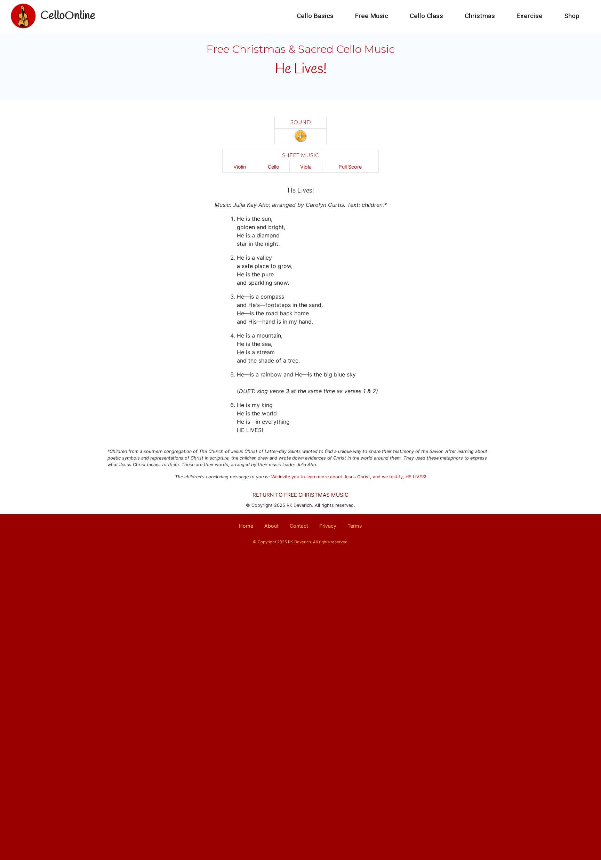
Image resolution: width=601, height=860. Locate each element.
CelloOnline (67, 15)
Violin (239, 167)
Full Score (350, 167)
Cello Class (426, 16)
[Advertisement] (300, 613)
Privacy (327, 526)
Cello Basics (315, 16)
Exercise (529, 16)
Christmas (480, 16)
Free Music (371, 16)
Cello (273, 167)
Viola (306, 167)
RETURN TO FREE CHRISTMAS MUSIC (300, 495)
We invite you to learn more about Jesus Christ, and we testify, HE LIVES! (348, 476)
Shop (571, 16)
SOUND (300, 122)
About (271, 526)
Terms (354, 526)
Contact (299, 526)
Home (246, 526)
